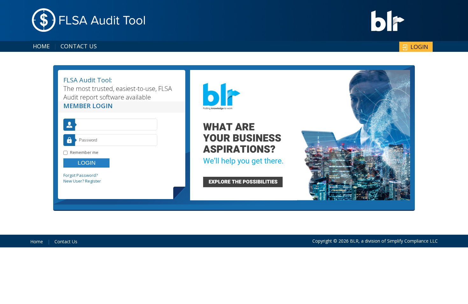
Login (419, 47)
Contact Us (78, 46)
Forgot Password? (80, 175)
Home (41, 46)
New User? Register (82, 181)
